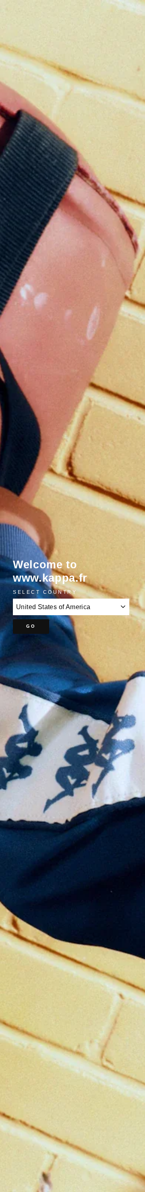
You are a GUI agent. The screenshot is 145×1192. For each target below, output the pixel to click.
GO (31, 626)
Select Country (45, 592)
